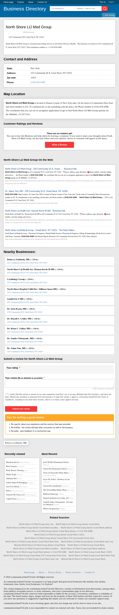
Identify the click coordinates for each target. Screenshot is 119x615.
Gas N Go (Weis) (17, 486)
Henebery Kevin (18, 462)
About (30, 2)
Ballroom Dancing (53, 494)
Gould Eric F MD (19, 299)
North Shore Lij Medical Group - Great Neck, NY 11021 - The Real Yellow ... (40, 230)
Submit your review (21, 409)
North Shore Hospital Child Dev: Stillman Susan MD (36, 289)
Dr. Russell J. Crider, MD (23, 319)
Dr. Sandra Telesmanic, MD (24, 338)
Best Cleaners (15, 466)
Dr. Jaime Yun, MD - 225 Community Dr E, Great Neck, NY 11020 (36, 191)
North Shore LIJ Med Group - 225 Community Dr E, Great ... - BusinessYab (40, 169)
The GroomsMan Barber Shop (58, 490)
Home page (8, 2)
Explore (21, 2)
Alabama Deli (14, 478)
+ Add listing (109, 15)
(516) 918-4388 (38, 82)
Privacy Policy (54, 572)
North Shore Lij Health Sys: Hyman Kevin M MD (35, 269)
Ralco (14, 491)
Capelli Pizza (15, 499)
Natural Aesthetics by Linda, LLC (58, 498)
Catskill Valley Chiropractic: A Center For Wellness (58, 503)
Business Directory (25, 8)
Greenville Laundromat (56, 486)
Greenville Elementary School (58, 469)
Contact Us (42, 2)
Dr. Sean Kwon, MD (21, 309)
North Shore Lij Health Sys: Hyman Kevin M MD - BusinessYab (35, 210)
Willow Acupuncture (54, 509)
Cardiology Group (20, 279)
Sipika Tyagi (14, 474)
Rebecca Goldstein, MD (22, 259)
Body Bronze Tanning (17, 470)
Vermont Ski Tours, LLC (21, 495)
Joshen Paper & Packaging (20, 482)
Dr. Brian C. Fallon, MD (23, 328)
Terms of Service (73, 572)
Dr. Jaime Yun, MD (20, 348)
